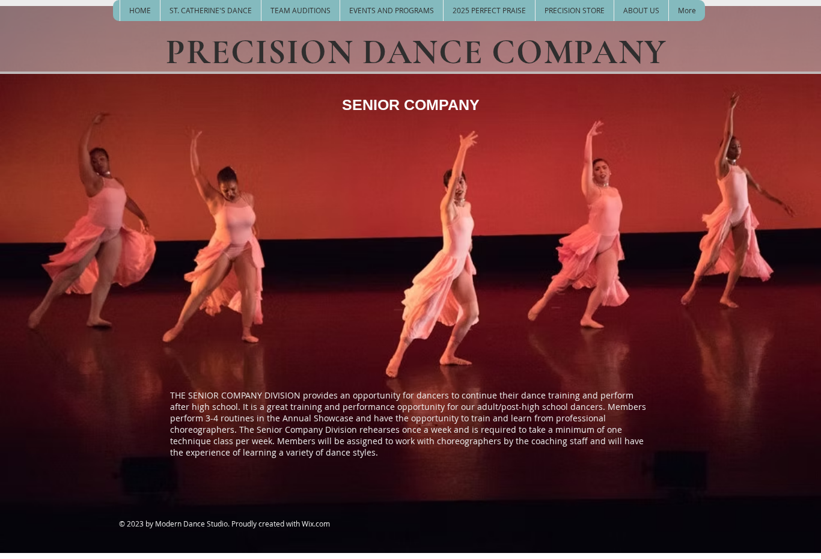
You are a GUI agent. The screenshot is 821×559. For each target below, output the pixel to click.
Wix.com (316, 523)
